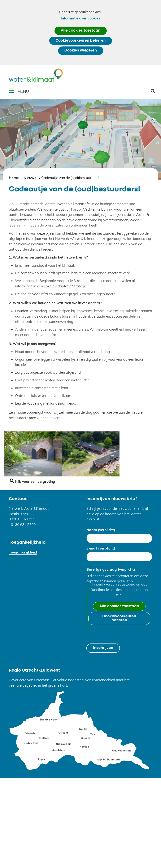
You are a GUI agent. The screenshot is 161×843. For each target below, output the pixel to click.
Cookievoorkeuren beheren (81, 40)
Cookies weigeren (80, 50)
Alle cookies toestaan (80, 30)
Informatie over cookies (80, 18)
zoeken (154, 92)
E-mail (100, 548)
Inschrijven (103, 648)
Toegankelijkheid (23, 552)
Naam (100, 530)
